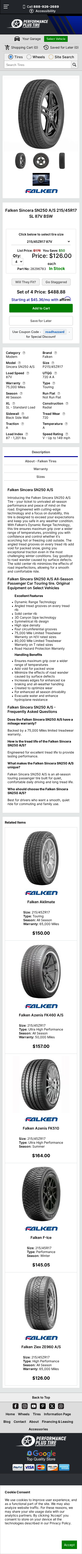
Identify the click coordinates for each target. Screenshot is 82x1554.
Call (43, 6)
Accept (69, 1545)
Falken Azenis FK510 (41, 1128)
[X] (51, 1405)
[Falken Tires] (41, 195)
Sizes (40, 477)
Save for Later (41, 321)
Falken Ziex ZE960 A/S (41, 1347)
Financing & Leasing (57, 1421)
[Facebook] (14, 1405)
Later (64, 47)
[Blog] (60, 1405)
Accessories (38, 1429)
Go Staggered (56, 282)
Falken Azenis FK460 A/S (41, 1015)
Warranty (40, 469)
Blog (6, 1421)
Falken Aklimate (41, 902)
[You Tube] (32, 1405)
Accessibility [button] (46, 11)
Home (10, 1414)
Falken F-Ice (41, 1237)
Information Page (57, 1414)
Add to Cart (41, 308)
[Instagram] (23, 1405)
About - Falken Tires (40, 461)
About (34, 1421)
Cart (24, 47)
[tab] (41, 452)
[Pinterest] (41, 1405)
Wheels (24, 1414)
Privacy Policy (15, 1529)
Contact (20, 1421)
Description (41, 452)
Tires (37, 1414)
